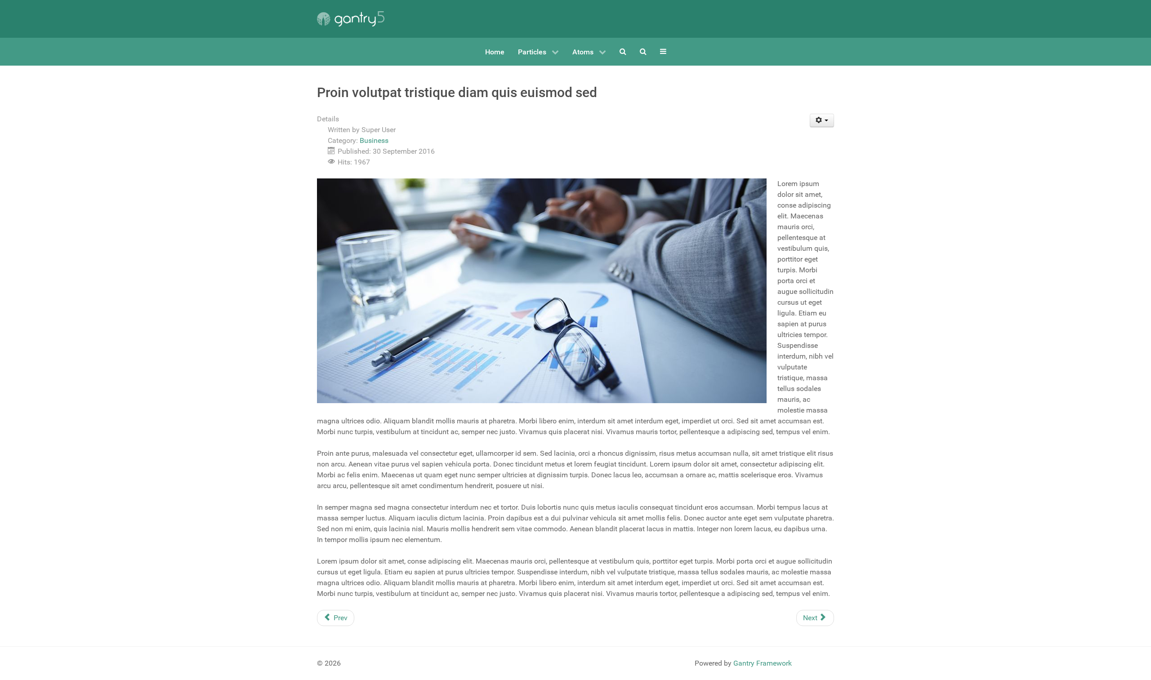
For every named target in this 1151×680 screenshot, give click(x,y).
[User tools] (822, 120)
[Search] (623, 51)
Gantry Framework (762, 663)
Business (374, 140)
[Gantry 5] (350, 19)
